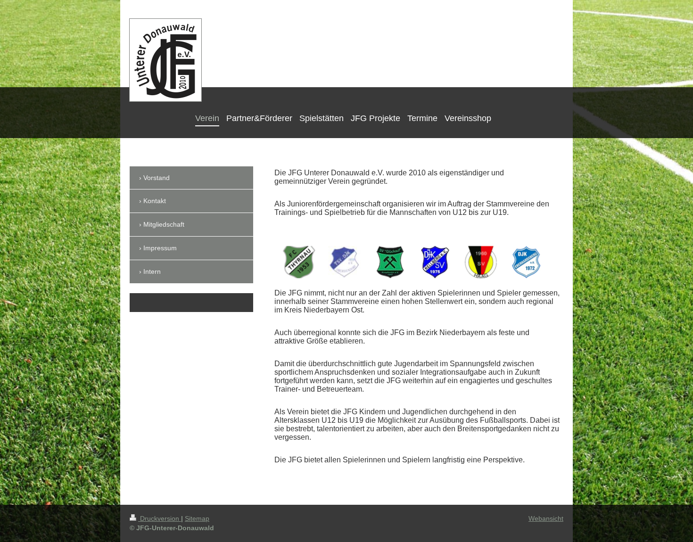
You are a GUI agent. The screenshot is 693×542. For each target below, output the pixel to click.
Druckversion (159, 518)
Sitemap (197, 518)
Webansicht (545, 518)
